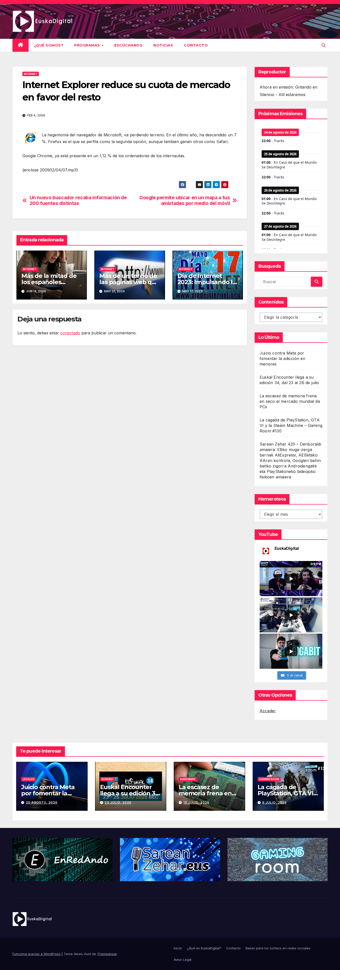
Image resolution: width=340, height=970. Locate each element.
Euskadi (107, 779)
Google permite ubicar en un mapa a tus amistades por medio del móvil (184, 200)
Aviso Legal (182, 960)
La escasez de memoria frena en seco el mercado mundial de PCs (290, 401)
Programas (87, 45)
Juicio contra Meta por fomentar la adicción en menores (282, 358)
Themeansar (107, 954)
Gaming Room (269, 779)
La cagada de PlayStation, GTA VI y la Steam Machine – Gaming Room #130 (291, 425)
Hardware (187, 779)
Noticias (163, 45)
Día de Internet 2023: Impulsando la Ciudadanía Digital (206, 282)
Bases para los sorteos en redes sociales (278, 948)
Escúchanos (128, 45)
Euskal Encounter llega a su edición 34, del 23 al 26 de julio (130, 793)
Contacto (196, 45)
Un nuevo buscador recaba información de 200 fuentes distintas (78, 200)
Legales (28, 779)
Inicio (178, 948)
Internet (30, 73)
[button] (324, 45)
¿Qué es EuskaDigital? (204, 948)
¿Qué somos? (48, 45)
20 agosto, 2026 (41, 802)
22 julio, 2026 (118, 802)
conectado (70, 332)
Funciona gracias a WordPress (36, 954)
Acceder (268, 710)
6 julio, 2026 (274, 802)
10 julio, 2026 (196, 802)
